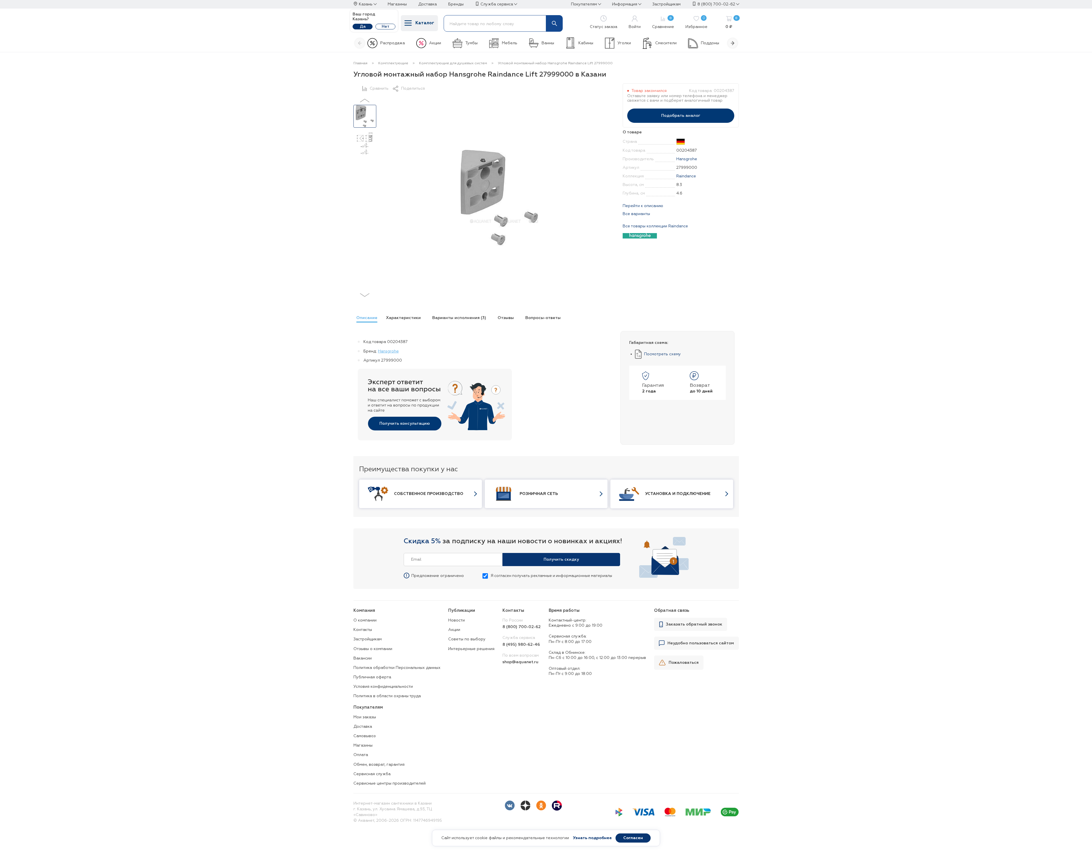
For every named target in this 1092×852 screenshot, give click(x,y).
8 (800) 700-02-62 (716, 4)
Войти (635, 27)
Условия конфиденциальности (383, 687)
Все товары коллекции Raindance (655, 226)
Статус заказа (603, 27)
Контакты (362, 630)
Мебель (509, 43)
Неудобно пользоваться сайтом (700, 643)
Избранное (696, 23)
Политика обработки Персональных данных (397, 668)
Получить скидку (561, 560)
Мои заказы (364, 717)
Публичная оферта (372, 677)
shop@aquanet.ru (520, 662)
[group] (365, 318)
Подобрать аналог (680, 116)
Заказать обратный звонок (694, 624)
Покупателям (584, 4)
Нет (385, 27)
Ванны (548, 43)
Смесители (666, 43)
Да (363, 27)
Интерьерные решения (471, 649)
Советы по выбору (467, 639)
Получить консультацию (404, 424)
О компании (365, 620)
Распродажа (392, 43)
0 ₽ (731, 23)
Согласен (633, 838)
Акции (435, 43)
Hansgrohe (686, 159)
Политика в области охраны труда (387, 696)
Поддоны (710, 43)
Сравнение (663, 23)
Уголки (624, 43)
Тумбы (471, 43)
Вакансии (362, 658)
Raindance (686, 176)
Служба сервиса (496, 4)
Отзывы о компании (372, 649)
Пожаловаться (684, 663)
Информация (624, 4)
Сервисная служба (372, 774)
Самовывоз (364, 736)
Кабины (585, 43)
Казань (366, 4)
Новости (456, 620)
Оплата (360, 755)
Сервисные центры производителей (389, 783)
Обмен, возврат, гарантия (379, 765)
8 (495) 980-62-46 (521, 645)
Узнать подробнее (592, 838)
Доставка (362, 727)
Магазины (363, 745)
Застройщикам (367, 639)
